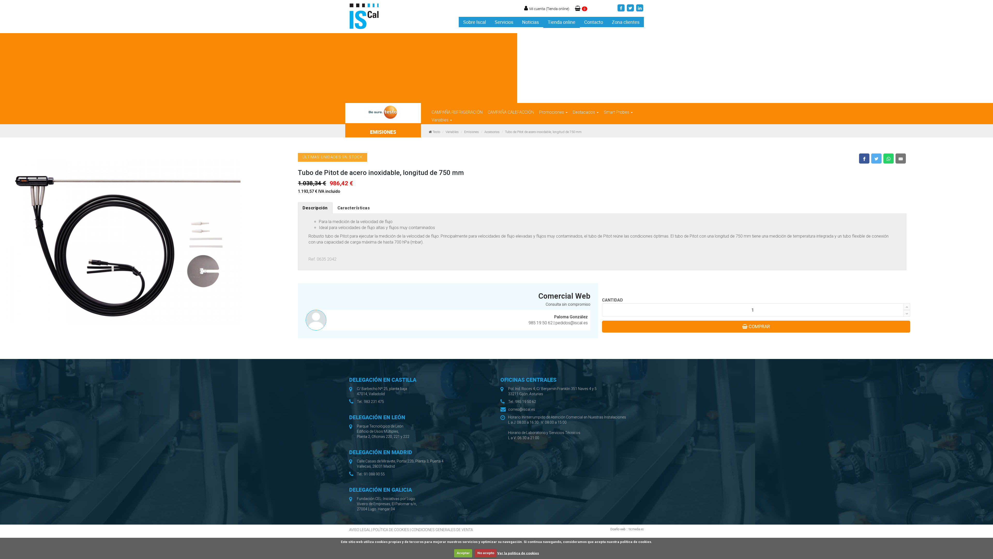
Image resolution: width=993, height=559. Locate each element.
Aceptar (463, 553)
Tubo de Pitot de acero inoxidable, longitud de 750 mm (543, 132)
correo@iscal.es (521, 409)
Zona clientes (626, 22)
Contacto (593, 22)
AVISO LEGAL (360, 530)
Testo (436, 132)
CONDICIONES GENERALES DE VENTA (442, 530)
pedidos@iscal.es (571, 322)
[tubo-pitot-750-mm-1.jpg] (124, 239)
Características (353, 207)
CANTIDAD (612, 300)
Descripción (315, 207)
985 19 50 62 (541, 322)
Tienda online (561, 22)
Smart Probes (617, 112)
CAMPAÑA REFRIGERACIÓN (457, 112)
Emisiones (471, 132)
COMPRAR (759, 326)
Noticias (530, 22)
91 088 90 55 (374, 474)
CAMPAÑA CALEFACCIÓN (511, 112)
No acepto (485, 553)
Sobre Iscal (474, 22)
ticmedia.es (636, 529)
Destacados (584, 112)
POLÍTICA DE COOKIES (391, 530)
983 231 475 (374, 402)
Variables (440, 119)
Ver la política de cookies (518, 553)
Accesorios (492, 132)
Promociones (552, 112)
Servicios (504, 22)
